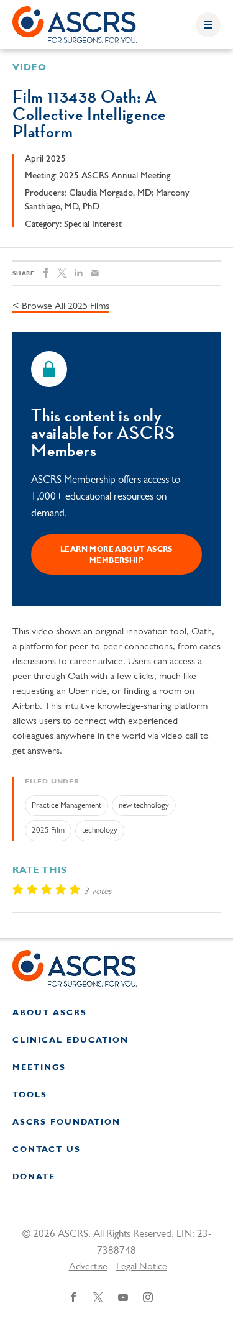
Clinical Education (70, 1040)
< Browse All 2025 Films (60, 306)
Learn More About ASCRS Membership (116, 555)
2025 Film (48, 830)
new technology (144, 805)
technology (99, 830)
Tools (29, 1095)
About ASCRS (49, 1013)
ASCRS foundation (66, 1122)
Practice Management (66, 805)
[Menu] (208, 24)
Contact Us (46, 1150)
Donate (33, 1177)
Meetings (39, 1068)
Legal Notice (141, 1267)
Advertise (88, 1267)
